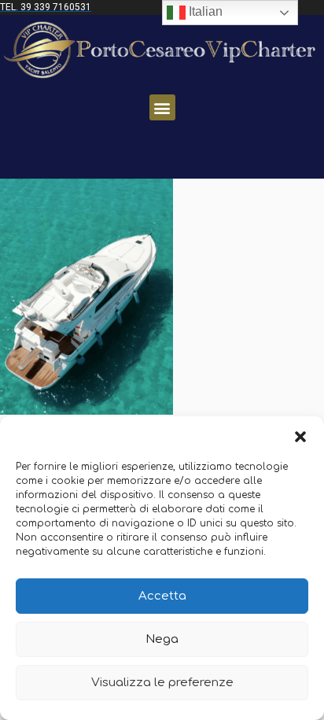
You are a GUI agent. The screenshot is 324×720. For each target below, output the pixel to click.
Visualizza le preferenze (162, 682)
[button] (300, 436)
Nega (162, 639)
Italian (204, 11)
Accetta (162, 596)
